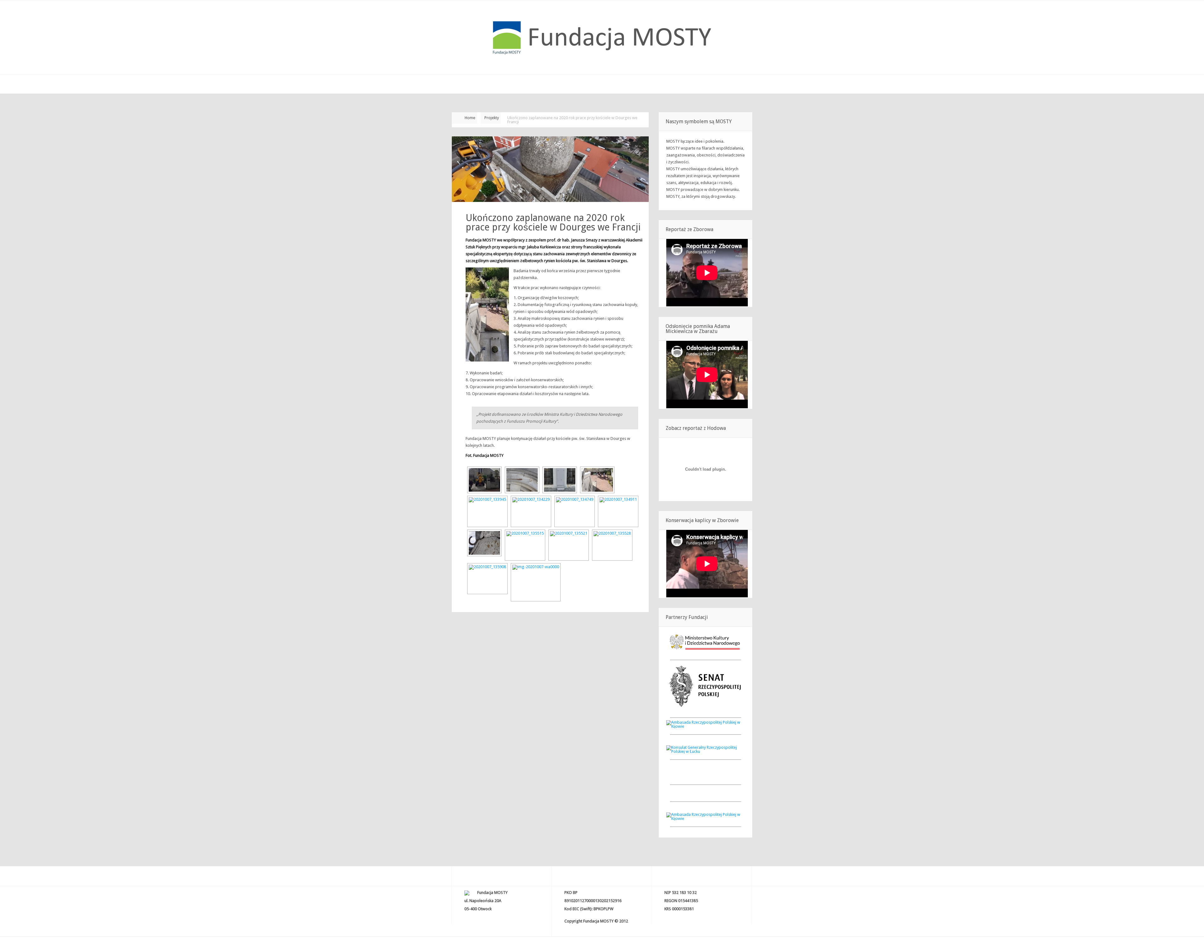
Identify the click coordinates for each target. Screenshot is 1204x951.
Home (470, 117)
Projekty (491, 117)
